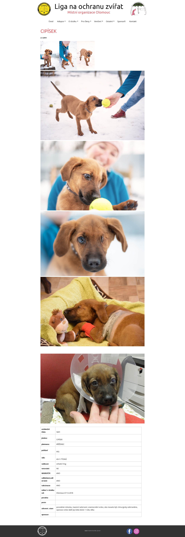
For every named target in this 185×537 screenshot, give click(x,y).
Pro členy (85, 21)
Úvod (51, 21)
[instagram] (136, 531)
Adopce (60, 21)
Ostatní (109, 21)
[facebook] (129, 531)
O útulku (73, 21)
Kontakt (133, 21)
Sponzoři (121, 21)
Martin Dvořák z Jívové (94, 531)
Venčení (97, 21)
